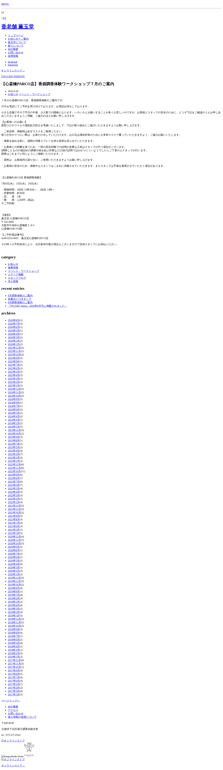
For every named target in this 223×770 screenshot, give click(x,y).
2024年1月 (14, 426)
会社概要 (13, 49)
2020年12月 (14, 536)
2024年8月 (14, 402)
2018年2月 (14, 653)
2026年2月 (14, 340)
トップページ (16, 35)
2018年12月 (14, 619)
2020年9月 (14, 546)
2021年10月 (14, 512)
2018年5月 (14, 643)
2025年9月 (14, 358)
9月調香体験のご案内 (20, 295)
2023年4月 (14, 450)
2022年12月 (14, 464)
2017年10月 (14, 667)
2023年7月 (14, 443)
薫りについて (16, 45)
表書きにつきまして (19, 299)
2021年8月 (14, 519)
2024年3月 (14, 419)
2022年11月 (14, 468)
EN (4, 18)
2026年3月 (14, 337)
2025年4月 (14, 375)
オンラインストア (13, 70)
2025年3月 (14, 378)
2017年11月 (14, 663)
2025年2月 (14, 382)
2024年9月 (14, 399)
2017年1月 (14, 694)
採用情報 (13, 56)
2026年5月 (14, 330)
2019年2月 (14, 612)
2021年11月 (14, 509)
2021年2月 (14, 529)
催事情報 (13, 267)
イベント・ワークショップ (23, 271)
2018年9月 (14, 629)
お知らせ (13, 264)
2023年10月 (14, 433)
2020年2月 (14, 571)
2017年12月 (14, 660)
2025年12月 (14, 347)
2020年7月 (14, 553)
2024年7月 (14, 406)
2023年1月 (14, 461)
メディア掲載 (16, 274)
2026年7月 (14, 323)
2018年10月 (14, 625)
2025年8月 (14, 361)
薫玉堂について (17, 42)
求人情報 (13, 281)
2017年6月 (14, 680)
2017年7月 (14, 677)
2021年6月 (14, 526)
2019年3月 (14, 608)
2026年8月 (14, 320)
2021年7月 (14, 522)
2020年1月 (14, 574)
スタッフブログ (17, 278)
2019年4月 (14, 605)
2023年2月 (14, 457)
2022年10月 (14, 471)
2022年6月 (14, 485)
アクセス (13, 710)
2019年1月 (14, 615)
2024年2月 (14, 423)
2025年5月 (14, 371)
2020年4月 (14, 564)
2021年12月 (14, 505)
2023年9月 (14, 437)
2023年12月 (14, 430)
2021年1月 (14, 533)
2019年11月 (14, 581)
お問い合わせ (16, 52)
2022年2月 (14, 498)
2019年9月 (14, 588)
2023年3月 (14, 454)
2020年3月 (14, 567)
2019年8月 (14, 591)
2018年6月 (14, 639)
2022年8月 (14, 478)
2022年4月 (14, 492)
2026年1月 (14, 344)
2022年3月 (14, 495)
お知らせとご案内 (18, 38)
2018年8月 (14, 632)
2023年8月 (14, 440)
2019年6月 (14, 598)
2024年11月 (14, 392)
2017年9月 (14, 670)
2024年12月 (14, 389)
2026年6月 (14, 327)
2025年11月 (14, 351)
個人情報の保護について (22, 717)
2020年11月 (14, 540)
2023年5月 (14, 447)
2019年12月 (14, 577)
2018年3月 (14, 650)
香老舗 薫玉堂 (17, 26)
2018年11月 (14, 622)
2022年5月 (14, 488)
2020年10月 (14, 543)
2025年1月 (14, 385)
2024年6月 (14, 409)
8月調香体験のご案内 (20, 302)
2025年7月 (14, 364)
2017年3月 (14, 691)
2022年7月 (14, 481)
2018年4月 (14, 646)
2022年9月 (14, 474)
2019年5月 (14, 601)
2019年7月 (14, 595)
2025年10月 (14, 354)
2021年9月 (14, 516)
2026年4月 (14, 334)
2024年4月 (14, 416)
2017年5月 (14, 684)
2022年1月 (14, 502)
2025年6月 (14, 368)
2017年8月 (14, 674)
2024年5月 (14, 413)
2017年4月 (14, 687)
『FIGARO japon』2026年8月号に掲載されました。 (37, 305)
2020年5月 (14, 560)
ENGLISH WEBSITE (13, 76)
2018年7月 (14, 636)
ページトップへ (10, 700)
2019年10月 (14, 584)
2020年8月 (14, 550)
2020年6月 (14, 557)
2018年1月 (14, 656)
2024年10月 (14, 395)
